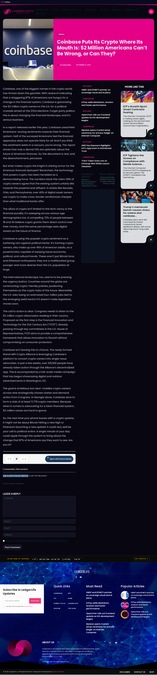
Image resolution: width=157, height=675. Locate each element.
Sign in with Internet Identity (60, 459)
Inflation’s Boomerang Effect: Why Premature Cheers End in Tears (89, 183)
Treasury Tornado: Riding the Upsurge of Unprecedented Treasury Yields (107, 180)
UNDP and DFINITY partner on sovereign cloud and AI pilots (96, 91)
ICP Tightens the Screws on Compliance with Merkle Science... (134, 160)
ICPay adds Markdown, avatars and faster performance (97, 103)
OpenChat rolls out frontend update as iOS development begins (95, 117)
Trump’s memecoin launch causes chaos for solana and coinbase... (136, 211)
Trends (61, 34)
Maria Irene (66, 65)
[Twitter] (76, 577)
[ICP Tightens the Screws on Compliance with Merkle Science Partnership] (137, 145)
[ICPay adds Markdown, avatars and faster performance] (125, 605)
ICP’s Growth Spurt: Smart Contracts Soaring (135, 109)
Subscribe (35, 601)
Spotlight (87, 86)
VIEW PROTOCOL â (141, 559)
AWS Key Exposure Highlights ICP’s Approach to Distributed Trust (96, 148)
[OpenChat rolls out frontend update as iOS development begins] (125, 614)
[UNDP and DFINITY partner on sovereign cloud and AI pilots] (125, 595)
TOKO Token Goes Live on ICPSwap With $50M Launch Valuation (95, 163)
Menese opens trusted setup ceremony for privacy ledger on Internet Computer (97, 133)
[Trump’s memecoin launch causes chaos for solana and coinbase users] (137, 197)
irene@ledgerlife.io (61, 661)
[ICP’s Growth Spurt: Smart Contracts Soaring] (137, 97)
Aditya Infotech (58, 672)
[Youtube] (80, 577)
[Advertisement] (98, 226)
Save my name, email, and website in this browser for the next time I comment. (37, 541)
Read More (57, 656)
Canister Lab (88, 99)
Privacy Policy (27, 606)
